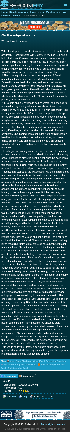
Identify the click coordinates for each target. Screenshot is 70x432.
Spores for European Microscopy (20, 364)
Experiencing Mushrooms (45, 12)
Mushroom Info (19, 12)
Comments (28, 376)
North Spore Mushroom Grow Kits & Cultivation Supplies (38, 361)
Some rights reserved (53, 424)
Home (4, 12)
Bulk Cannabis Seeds (18, 368)
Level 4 (16, 15)
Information (10, 376)
